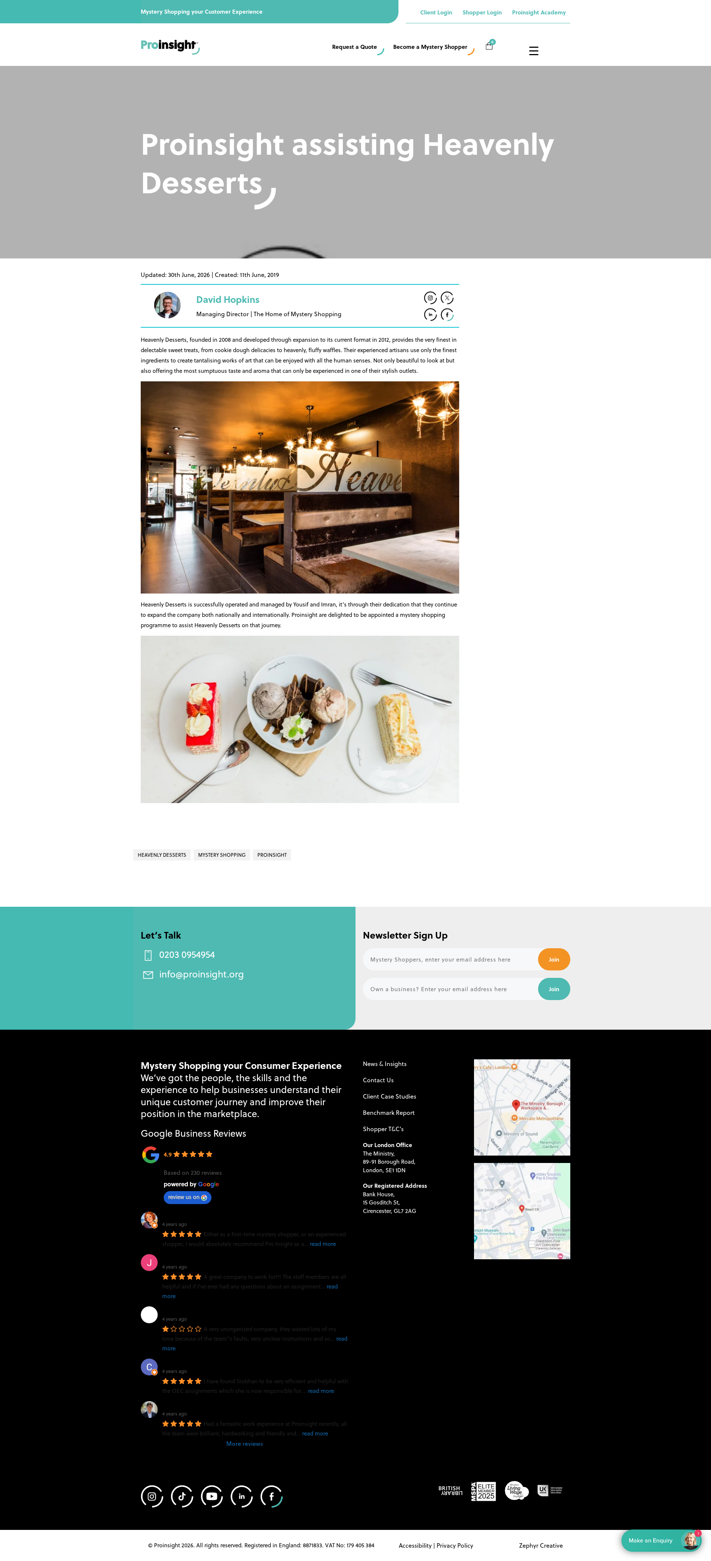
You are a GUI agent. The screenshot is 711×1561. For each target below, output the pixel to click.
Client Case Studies (389, 1096)
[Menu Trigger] (533, 50)
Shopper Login (482, 12)
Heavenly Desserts (162, 854)
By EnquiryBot (658, 1540)
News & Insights (385, 1063)
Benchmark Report (389, 1112)
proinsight (272, 854)
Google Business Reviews (193, 1133)
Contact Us (378, 1080)
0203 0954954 (187, 954)
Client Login (436, 12)
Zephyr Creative (541, 1545)
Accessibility (415, 1545)
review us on (184, 1197)
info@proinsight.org (201, 973)
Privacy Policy (455, 1545)
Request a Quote (354, 47)
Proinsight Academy (539, 12)
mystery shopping (222, 854)
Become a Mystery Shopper (430, 47)
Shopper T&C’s (383, 1128)
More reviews (244, 1443)
